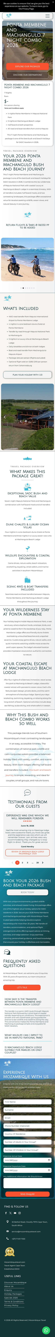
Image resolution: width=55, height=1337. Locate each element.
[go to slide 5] (29, 288)
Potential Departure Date (14, 1166)
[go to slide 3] (25, 288)
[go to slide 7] (33, 288)
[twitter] (10, 1213)
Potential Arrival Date (12, 1156)
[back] (4, 417)
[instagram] (19, 1213)
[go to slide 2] (23, 288)
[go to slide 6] (31, 288)
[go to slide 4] (27, 288)
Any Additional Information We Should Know (22, 1176)
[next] (50, 417)
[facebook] (6, 1213)
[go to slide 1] (21, 288)
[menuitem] (27, 1282)
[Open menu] (48, 16)
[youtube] (15, 1213)
